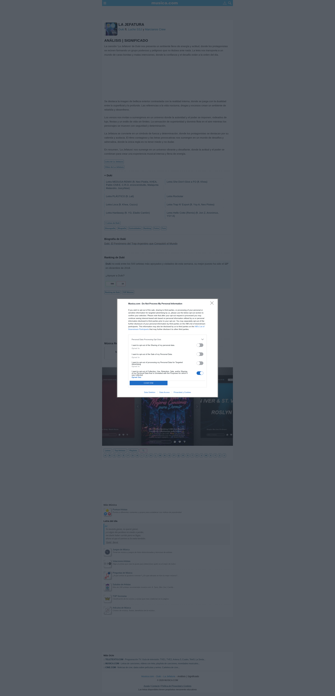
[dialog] (167, 348)
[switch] (200, 345)
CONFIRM (148, 383)
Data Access (164, 392)
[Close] (212, 303)
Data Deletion (149, 392)
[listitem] (167, 339)
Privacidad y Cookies (182, 392)
